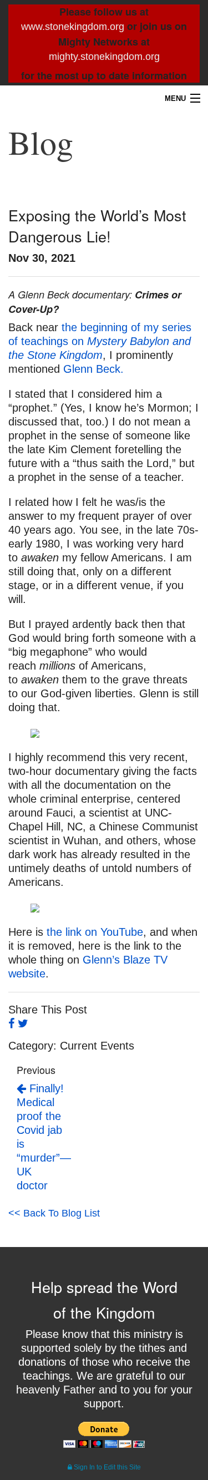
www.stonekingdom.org (72, 26)
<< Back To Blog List (54, 1213)
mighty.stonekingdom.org (104, 56)
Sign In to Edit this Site (106, 1467)
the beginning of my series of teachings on (99, 341)
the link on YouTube (95, 932)
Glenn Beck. (95, 369)
